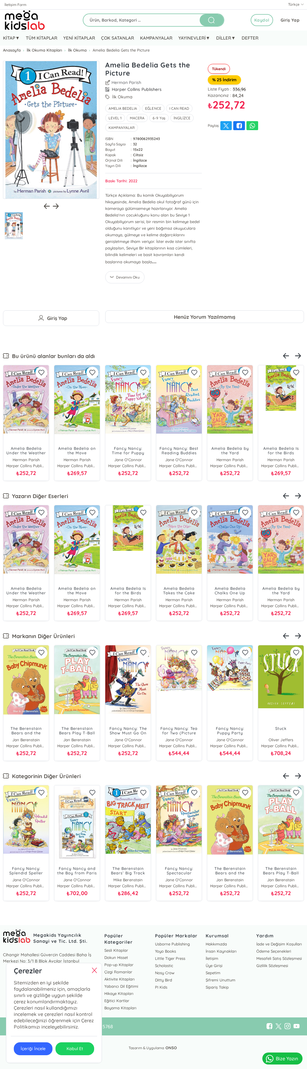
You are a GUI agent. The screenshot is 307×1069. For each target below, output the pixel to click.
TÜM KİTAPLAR (41, 38)
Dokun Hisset (116, 957)
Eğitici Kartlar (116, 1000)
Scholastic (164, 965)
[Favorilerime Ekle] (41, 373)
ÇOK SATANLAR (117, 38)
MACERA (137, 118)
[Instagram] (287, 1026)
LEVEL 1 (115, 118)
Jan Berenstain (26, 739)
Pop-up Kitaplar (118, 964)
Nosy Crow (164, 972)
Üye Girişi (214, 965)
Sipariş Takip (217, 987)
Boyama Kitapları (120, 1007)
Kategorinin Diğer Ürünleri (45, 776)
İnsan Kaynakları (221, 951)
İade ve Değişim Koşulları (279, 944)
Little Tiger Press (170, 958)
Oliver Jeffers (281, 739)
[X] (278, 1026)
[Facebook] (269, 1026)
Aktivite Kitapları (119, 979)
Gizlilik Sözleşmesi (272, 965)
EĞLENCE (153, 108)
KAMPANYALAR (156, 38)
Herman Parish (126, 82)
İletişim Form (15, 4)
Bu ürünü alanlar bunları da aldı (52, 356)
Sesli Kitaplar (116, 950)
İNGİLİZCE (182, 118)
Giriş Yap (290, 20)
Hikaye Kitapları (118, 993)
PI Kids (161, 987)
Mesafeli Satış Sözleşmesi (279, 958)
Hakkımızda (216, 944)
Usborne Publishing (172, 944)
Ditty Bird (163, 980)
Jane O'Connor (179, 459)
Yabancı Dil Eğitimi (121, 986)
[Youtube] (296, 1026)
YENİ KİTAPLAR (79, 38)
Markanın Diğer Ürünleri (42, 636)
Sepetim (213, 972)
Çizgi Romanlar (118, 971)
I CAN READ (179, 108)
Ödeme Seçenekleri (273, 951)
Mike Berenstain (127, 879)
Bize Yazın (287, 1059)
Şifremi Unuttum (220, 980)
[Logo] (25, 20)
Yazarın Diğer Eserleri (38, 496)
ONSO (171, 1047)
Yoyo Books (165, 951)
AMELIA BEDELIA (123, 108)
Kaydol (262, 20)
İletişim (212, 958)
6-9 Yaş (159, 118)
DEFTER (250, 38)
